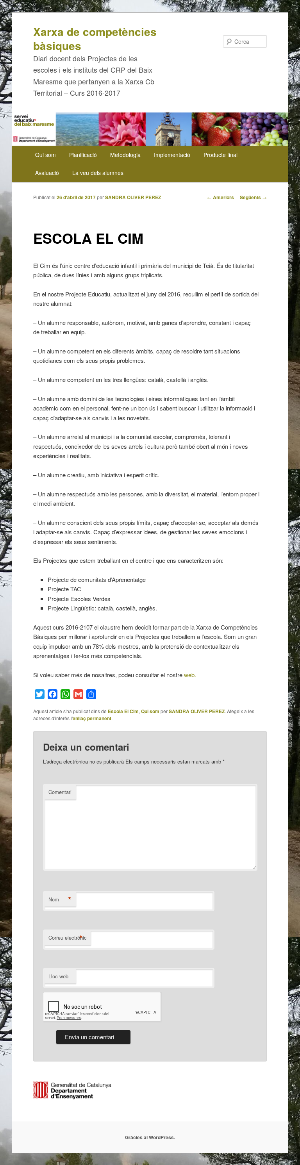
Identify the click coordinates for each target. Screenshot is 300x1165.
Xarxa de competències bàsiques (95, 38)
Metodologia (125, 155)
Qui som (45, 155)
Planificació (83, 155)
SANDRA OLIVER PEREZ (133, 197)
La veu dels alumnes (97, 173)
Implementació (172, 155)
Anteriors (220, 197)
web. (189, 675)
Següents (253, 197)
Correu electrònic (67, 937)
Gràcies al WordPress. (150, 1137)
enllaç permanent (92, 718)
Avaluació (47, 173)
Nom (59, 899)
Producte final (221, 155)
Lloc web (58, 976)
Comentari (59, 792)
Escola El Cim (123, 711)
